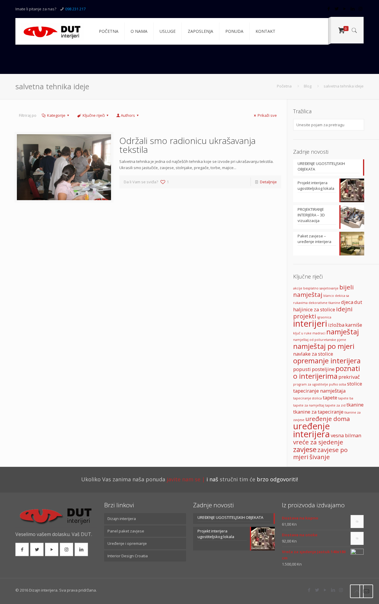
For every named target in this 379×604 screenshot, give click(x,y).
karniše (353, 324)
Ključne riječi (94, 115)
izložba (336, 324)
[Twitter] (336, 9)
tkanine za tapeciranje (318, 411)
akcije (297, 288)
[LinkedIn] (352, 9)
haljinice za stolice (314, 309)
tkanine (355, 404)
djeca (347, 302)
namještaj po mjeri (323, 346)
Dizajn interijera (121, 518)
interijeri (310, 323)
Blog (307, 86)
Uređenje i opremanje (127, 543)
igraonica (324, 317)
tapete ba (345, 398)
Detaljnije (268, 181)
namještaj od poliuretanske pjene (319, 340)
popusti (302, 369)
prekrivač (349, 376)
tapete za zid (335, 405)
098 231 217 (75, 9)
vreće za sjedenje (318, 442)
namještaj (342, 331)
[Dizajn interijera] (52, 31)
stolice (354, 383)
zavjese (305, 449)
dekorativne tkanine (324, 303)
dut (358, 302)
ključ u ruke (302, 333)
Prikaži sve (267, 115)
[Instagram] (360, 9)
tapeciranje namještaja (319, 390)
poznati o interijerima (326, 372)
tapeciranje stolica (307, 398)
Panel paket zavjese (125, 531)
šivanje (319, 457)
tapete (330, 397)
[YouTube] (344, 9)
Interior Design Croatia (127, 555)
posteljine (323, 369)
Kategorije (56, 115)
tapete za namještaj (308, 405)
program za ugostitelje (310, 384)
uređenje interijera (311, 430)
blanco (328, 296)
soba (342, 384)
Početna (284, 86)
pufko (333, 384)
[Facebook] (328, 9)
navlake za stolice (313, 353)
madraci (318, 333)
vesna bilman (346, 435)
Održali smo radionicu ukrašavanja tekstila (187, 145)
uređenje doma (327, 418)
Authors (128, 115)
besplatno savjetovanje (320, 288)
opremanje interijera (327, 360)
